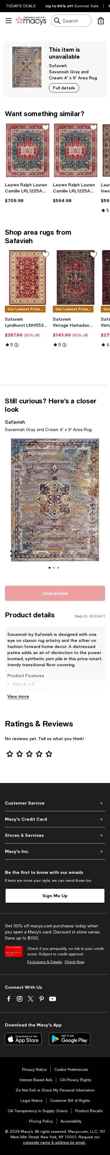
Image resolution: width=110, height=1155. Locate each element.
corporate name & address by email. (54, 1142)
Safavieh (58, 65)
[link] (27, 193)
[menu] (8, 20)
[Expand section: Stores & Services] (55, 835)
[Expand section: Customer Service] (55, 803)
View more (18, 696)
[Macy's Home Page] (31, 20)
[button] (55, 507)
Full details (64, 87)
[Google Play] (69, 1039)
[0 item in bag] (101, 20)
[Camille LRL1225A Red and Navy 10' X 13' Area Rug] (27, 150)
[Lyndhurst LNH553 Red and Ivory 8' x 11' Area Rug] (27, 277)
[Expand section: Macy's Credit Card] (55, 819)
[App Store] (23, 1039)
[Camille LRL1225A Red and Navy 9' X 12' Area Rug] (75, 150)
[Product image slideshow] (55, 507)
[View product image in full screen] (13, 553)
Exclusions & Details (44, 962)
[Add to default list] (45, 127)
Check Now (74, 962)
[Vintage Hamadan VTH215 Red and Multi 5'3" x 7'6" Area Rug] (75, 277)
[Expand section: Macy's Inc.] (55, 851)
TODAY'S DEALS (21, 6)
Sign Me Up (55, 895)
